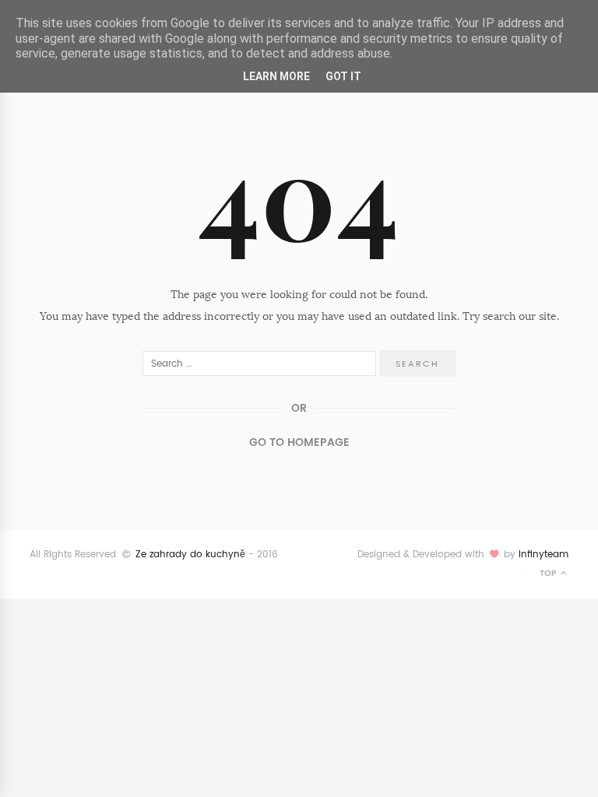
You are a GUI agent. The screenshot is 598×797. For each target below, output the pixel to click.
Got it (343, 76)
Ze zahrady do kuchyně (190, 554)
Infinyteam (543, 554)
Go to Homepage (299, 442)
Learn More (276, 76)
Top (549, 573)
